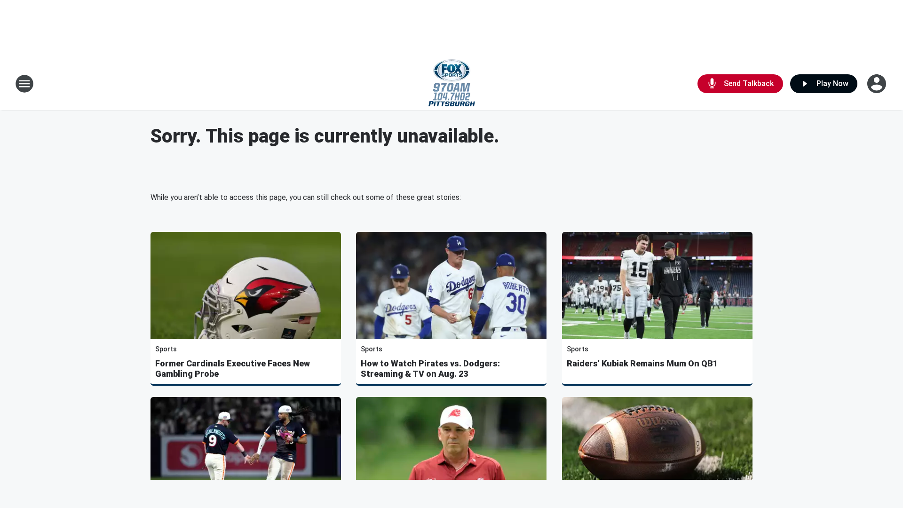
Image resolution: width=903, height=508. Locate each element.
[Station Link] (451, 83)
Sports (166, 349)
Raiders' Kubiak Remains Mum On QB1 (642, 363)
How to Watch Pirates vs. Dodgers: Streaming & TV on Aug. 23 (430, 368)
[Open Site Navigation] (24, 83)
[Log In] (877, 83)
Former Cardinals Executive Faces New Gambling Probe (232, 368)
